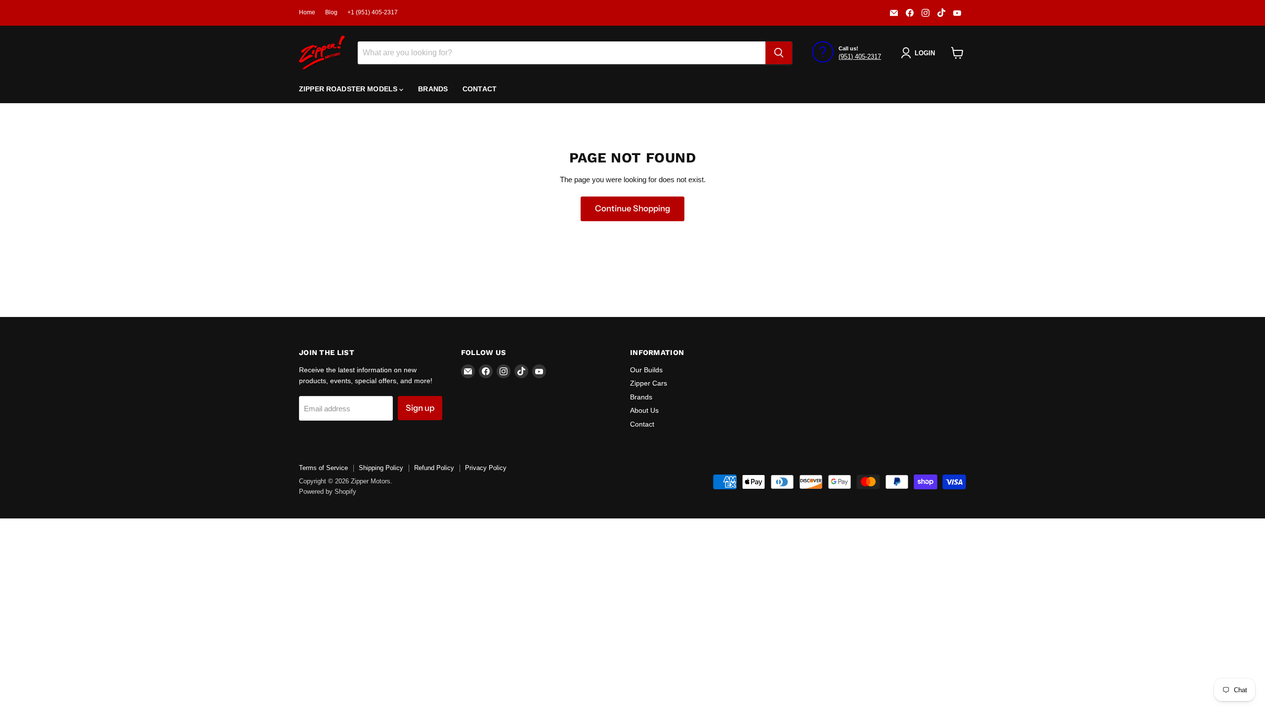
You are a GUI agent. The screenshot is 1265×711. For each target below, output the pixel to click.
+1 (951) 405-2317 (372, 12)
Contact (480, 89)
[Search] (778, 52)
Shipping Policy (381, 468)
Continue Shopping (632, 208)
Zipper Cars (648, 383)
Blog (331, 12)
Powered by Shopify (327, 491)
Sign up (420, 408)
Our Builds (646, 370)
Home (307, 12)
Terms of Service (323, 468)
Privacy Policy (485, 468)
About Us (644, 410)
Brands (433, 89)
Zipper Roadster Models (349, 89)
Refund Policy (434, 468)
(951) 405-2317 (860, 56)
